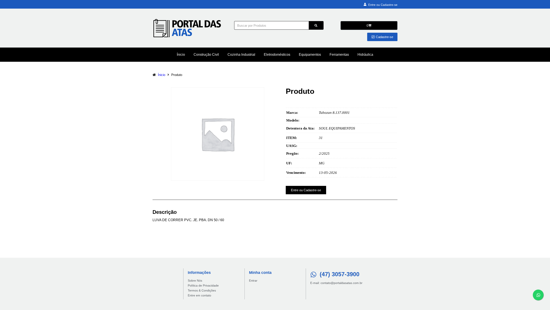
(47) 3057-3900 (339, 274)
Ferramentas (339, 54)
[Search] (316, 25)
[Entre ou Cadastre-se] (365, 4)
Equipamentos (310, 54)
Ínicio (181, 54)
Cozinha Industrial (241, 54)
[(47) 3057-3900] (313, 274)
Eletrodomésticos (277, 54)
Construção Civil (206, 54)
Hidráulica (365, 54)
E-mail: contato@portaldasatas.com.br (336, 283)
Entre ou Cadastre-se (382, 4)
